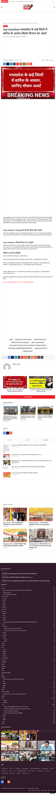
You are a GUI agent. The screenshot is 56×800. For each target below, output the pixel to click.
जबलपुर (4, 685)
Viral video (4, 660)
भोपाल (4, 687)
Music (4, 603)
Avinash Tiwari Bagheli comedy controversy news (16, 706)
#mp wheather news (40, 339)
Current (3, 588)
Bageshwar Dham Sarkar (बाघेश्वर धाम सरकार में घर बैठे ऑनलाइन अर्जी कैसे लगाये (20, 622)
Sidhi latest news (5, 773)
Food (4, 615)
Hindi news (11, 768)
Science (4, 634)
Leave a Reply (28, 397)
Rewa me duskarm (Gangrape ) (11, 711)
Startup (4, 655)
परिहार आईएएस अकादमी (6, 672)
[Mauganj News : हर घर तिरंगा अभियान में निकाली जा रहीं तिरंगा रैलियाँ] (46, 746)
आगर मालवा (4, 662)
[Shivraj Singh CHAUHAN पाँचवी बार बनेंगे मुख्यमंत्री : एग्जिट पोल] (7, 474)
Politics (4, 632)
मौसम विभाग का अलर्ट (28, 351)
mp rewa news (4, 770)
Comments (45, 440)
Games (5, 641)
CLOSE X (52, 792)
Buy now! (53, 790)
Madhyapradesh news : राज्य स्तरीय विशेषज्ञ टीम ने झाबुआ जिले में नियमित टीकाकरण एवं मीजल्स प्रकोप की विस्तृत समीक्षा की (10, 418)
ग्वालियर (4, 683)
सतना (4, 717)
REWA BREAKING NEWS (22, 770)
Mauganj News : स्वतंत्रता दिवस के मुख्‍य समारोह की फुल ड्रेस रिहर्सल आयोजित (22, 1)
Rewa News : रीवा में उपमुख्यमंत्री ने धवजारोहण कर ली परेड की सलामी (13, 524)
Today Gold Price (7, 592)
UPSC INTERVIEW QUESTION (10, 594)
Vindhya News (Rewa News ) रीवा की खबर (13, 713)
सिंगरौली (4, 719)
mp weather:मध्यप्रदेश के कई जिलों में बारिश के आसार (20, 348)
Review (3, 645)
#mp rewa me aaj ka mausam (24, 339)
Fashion (4, 613)
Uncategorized (5, 658)
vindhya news (8, 60)
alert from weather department (20, 342)
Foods (5, 639)
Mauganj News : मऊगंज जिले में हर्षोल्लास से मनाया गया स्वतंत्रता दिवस (39, 524)
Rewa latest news (31, 770)
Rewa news (47, 770)
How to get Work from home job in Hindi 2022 (15, 630)
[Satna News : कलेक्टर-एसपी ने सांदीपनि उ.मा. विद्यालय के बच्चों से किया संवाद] (46, 756)
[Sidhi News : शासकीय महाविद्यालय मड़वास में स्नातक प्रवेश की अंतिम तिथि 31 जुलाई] (45, 410)
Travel (4, 619)
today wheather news (41, 348)
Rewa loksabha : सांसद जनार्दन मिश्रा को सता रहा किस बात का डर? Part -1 (27, 454)
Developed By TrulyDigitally (33, 788)
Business (5, 626)
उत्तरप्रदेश (3, 666)
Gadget (4, 651)
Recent (27, 440)
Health (4, 617)
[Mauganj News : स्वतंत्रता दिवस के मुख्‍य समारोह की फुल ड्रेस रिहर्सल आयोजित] (15, 535)
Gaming (4, 598)
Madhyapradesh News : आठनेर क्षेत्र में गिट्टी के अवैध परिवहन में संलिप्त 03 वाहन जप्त (27, 417)
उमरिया (3, 668)
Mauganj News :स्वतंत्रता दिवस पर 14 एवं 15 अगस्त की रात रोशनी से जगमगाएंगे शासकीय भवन (40, 546)
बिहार (3, 674)
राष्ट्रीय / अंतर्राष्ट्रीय (5, 691)
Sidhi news (12, 773)
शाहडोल (4, 715)
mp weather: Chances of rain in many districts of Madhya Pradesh (28, 345)
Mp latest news (45, 768)
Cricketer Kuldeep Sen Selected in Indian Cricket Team (17, 708)
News (3, 624)
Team (42, 790)
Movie (4, 600)
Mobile (4, 653)
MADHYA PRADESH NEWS (35, 768)
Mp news (51, 768)
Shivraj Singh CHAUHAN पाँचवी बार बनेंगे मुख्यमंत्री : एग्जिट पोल (25, 472)
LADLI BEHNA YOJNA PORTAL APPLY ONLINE (13, 679)
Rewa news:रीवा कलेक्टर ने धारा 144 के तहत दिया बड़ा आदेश (18, 282)
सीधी (3, 721)
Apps (4, 649)
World (4, 636)
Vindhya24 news (25, 773)
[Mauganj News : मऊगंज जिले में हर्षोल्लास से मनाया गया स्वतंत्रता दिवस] (41, 514)
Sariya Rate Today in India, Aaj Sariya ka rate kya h (14, 694)
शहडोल (3, 723)
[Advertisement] (28, 16)
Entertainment (5, 596)
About (39, 790)
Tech (3, 647)
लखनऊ (3, 696)
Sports (4, 605)
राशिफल (3, 689)
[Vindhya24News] (28, 7)
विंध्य (2, 698)
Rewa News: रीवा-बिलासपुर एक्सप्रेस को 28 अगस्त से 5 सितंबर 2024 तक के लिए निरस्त (29, 445)
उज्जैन (3, 664)
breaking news (4, 768)
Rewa (14, 770)
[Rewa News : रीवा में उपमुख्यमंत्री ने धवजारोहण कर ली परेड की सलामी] (15, 514)
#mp (11, 339)
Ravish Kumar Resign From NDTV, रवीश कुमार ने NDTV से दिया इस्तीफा (17, 590)
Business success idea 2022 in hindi (12, 628)
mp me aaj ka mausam (38, 342)
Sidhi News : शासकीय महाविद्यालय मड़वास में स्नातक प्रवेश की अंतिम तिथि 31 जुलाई (45, 417)
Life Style (4, 609)
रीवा (3, 704)
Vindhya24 (18, 773)
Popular (10, 440)
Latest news (17, 768)
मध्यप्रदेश (9, 23)
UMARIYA (5, 702)
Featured (4, 607)
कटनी (3, 670)
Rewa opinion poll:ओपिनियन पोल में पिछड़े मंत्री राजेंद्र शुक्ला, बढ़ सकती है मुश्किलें (28, 466)
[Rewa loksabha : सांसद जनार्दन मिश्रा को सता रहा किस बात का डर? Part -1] (7, 456)
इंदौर (3, 681)
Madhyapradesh (25, 768)
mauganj (5, 700)
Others (3, 643)
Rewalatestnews (40, 770)
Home (5, 23)
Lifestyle (4, 611)
